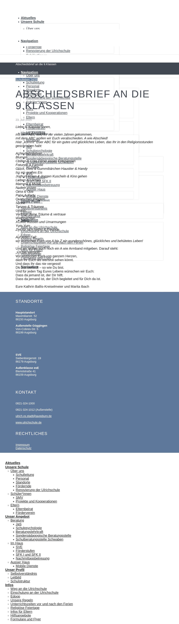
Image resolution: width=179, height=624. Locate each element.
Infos (9, 585)
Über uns (17, 471)
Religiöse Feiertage (24, 608)
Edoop (15, 596)
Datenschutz (23, 448)
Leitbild (15, 577)
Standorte (23, 482)
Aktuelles (28, 18)
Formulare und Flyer (25, 619)
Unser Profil (14, 570)
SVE (19, 547)
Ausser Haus (20, 562)
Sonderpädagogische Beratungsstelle (43, 535)
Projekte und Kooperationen (36, 501)
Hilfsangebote (20, 615)
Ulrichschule (19, 29)
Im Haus (16, 543)
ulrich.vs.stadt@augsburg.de (34, 416)
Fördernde (34, 47)
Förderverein (25, 513)
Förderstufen (25, 551)
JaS (18, 524)
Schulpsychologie (29, 528)
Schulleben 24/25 (27, 79)
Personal (22, 478)
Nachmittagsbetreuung (32, 558)
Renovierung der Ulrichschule (48, 51)
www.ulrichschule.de (29, 422)
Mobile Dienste (27, 566)
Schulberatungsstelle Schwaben (39, 539)
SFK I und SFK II (28, 554)
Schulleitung (25, 474)
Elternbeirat (24, 509)
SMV (19, 497)
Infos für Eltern (21, 611)
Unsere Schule (32, 21)
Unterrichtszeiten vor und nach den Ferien (41, 604)
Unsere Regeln (21, 600)
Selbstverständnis (23, 573)
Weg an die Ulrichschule (28, 589)
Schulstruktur (20, 581)
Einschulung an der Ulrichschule (34, 592)
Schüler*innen (20, 494)
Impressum (23, 444)
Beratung (17, 520)
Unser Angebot (17, 516)
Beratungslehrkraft (29, 532)
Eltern (14, 505)
